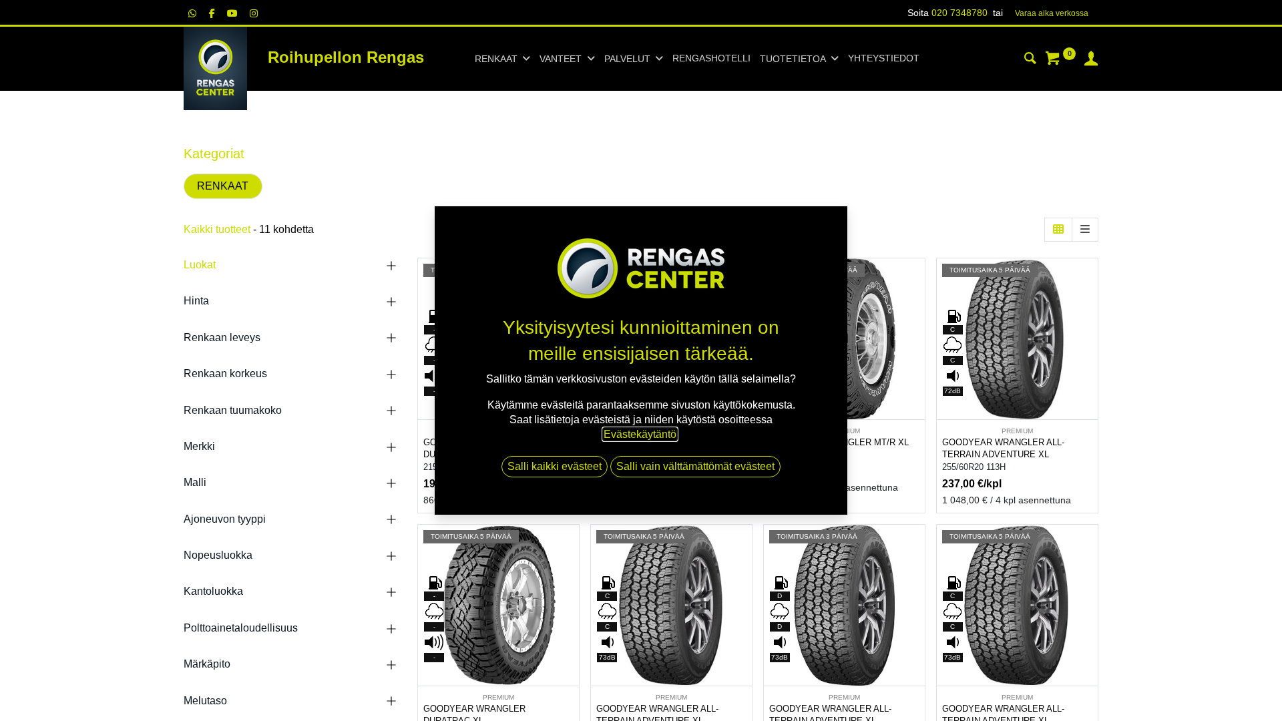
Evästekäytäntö (640, 434)
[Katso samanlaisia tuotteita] (916, 370)
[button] (916, 310)
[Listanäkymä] (1085, 230)
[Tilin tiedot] (1091, 60)
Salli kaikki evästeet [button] (554, 466)
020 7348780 (959, 12)
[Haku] (1030, 60)
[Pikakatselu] (916, 280)
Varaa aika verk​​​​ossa (1051, 13)
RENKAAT (222, 186)
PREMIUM (1017, 431)
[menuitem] (711, 59)
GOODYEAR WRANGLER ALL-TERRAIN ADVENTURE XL (1003, 448)
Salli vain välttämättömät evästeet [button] (695, 466)
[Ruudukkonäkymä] (1058, 230)
